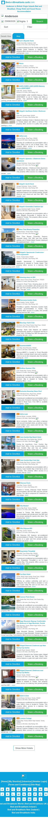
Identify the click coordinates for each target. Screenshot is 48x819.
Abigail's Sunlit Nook (26, 184)
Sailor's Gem (24, 695)
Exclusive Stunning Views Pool (31, 391)
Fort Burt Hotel (25, 574)
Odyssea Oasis (25, 483)
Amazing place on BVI (27, 277)
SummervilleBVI (25, 345)
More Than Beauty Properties (29, 229)
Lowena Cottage (25, 718)
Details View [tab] (6, 36)
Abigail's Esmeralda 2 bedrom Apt (31, 206)
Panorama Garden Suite (28, 300)
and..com (20, 2)
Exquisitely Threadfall (27, 551)
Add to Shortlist (12, 57)
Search (39, 21)
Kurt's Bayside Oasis (26, 40)
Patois (21, 63)
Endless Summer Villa (27, 368)
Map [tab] (18, 36)
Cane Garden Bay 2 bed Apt (29, 460)
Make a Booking (35, 57)
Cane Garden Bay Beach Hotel (30, 437)
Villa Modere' (24, 506)
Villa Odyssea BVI (26, 528)
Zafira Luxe (23, 136)
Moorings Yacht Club (27, 323)
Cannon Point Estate (27, 597)
